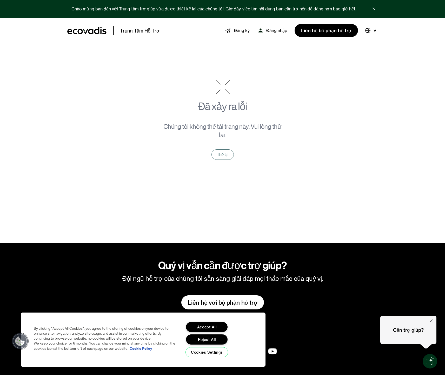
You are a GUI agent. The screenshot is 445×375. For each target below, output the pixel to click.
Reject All (207, 339)
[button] (371, 30)
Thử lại (222, 154)
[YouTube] (272, 351)
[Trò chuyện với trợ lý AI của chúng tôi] (430, 361)
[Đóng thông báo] (373, 9)
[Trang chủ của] (87, 30)
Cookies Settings (207, 352)
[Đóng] (431, 321)
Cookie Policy (141, 348)
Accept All (207, 327)
